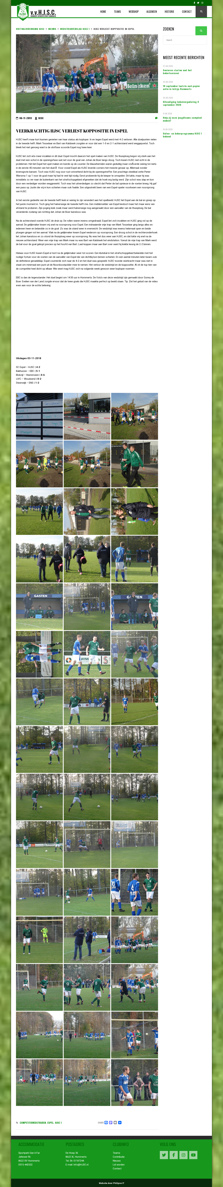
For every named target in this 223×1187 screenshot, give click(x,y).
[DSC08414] (87, 749)
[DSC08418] (134, 797)
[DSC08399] (134, 511)
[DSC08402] (134, 559)
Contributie (119, 1156)
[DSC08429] (134, 939)
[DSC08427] (87, 939)
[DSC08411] (134, 701)
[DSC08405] (134, 606)
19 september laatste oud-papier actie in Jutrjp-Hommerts (181, 87)
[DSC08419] (39, 844)
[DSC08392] (87, 416)
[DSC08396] (134, 464)
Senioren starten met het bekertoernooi (177, 72)
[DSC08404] (87, 606)
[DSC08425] (134, 892)
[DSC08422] (134, 844)
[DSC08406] (39, 654)
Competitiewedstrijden (33, 1122)
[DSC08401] (87, 559)
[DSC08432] (134, 987)
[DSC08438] (134, 1082)
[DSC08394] (39, 464)
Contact (117, 1168)
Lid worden (119, 1164)
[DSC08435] (134, 1035)
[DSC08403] (39, 606)
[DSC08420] (87, 844)
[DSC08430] (39, 987)
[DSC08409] (39, 701)
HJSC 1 (58, 1122)
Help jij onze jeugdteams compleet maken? (182, 119)
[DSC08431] (87, 987)
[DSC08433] (39, 1035)
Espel (50, 1122)
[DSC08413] (39, 749)
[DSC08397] (39, 511)
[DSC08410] (87, 701)
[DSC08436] (39, 1082)
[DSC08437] (87, 1082)
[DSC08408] (134, 654)
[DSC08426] (39, 939)
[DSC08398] (87, 511)
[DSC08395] (87, 464)
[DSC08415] (134, 749)
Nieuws (117, 1160)
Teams (116, 1152)
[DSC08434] (87, 1035)
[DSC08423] (39, 892)
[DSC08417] (87, 797)
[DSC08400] (39, 559)
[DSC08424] (87, 892)
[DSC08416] (39, 797)
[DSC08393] (134, 416)
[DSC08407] (87, 654)
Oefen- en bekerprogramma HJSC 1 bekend (182, 135)
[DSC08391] (39, 416)
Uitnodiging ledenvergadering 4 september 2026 (181, 103)
